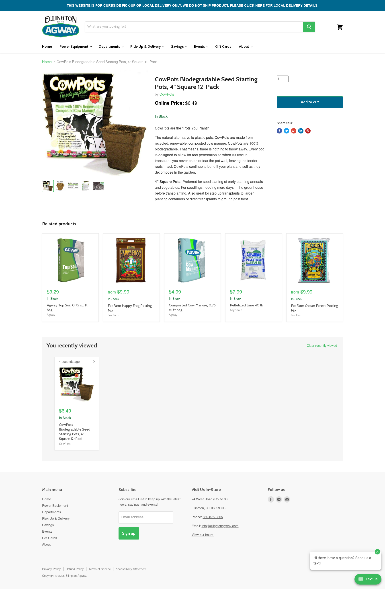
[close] (94, 361)
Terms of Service (100, 569)
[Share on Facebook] (279, 130)
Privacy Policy (51, 569)
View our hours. (203, 534)
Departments (110, 46)
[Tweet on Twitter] (286, 130)
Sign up (128, 533)
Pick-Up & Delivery (146, 46)
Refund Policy (75, 569)
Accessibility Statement (131, 569)
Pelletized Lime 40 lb (246, 305)
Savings (178, 46)
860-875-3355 (213, 516)
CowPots (167, 94)
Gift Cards (223, 46)
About (244, 46)
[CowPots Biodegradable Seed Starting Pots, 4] (94, 123)
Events (200, 46)
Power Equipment (74, 46)
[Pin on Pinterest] (308, 130)
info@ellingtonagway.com (220, 525)
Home (47, 46)
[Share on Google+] (293, 130)
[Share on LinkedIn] (300, 130)
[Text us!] (368, 580)
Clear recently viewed (322, 345)
